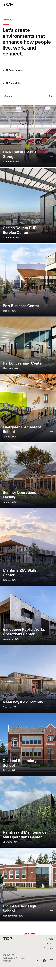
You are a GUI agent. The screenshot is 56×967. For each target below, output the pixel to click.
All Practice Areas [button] (15, 70)
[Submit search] (50, 96)
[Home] (8, 4)
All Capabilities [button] (13, 83)
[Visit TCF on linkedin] (37, 960)
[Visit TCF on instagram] (51, 960)
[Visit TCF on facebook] (44, 960)
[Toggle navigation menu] (52, 4)
